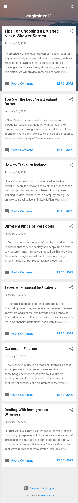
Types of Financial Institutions (30, 287)
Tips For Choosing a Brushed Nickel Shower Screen (32, 33)
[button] (71, 32)
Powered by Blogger (41, 488)
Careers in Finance (21, 348)
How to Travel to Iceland (26, 165)
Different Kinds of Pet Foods (29, 226)
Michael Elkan (47, 495)
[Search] (72, 7)
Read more (65, 83)
